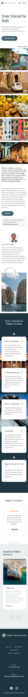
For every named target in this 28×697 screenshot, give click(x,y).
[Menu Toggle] (19, 3)
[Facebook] (11, 688)
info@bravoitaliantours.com (14, 676)
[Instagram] (17, 688)
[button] (11, 543)
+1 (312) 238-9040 (14, 667)
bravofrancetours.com (10, 224)
